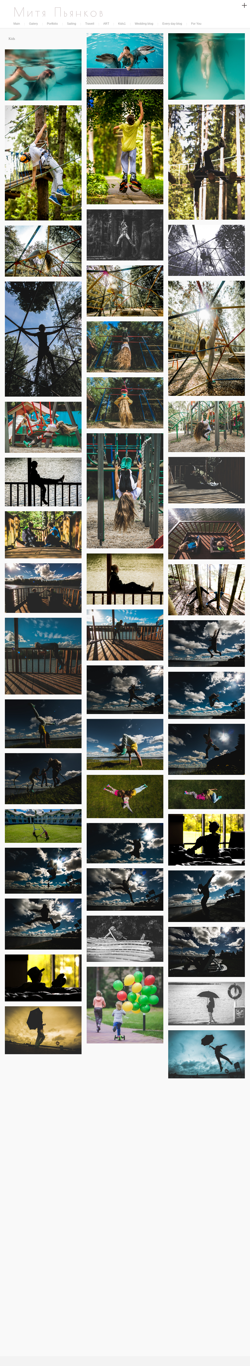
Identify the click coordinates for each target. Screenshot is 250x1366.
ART (106, 23)
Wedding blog (144, 23)
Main (16, 23)
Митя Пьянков (59, 12)
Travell (89, 23)
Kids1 (122, 23)
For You (196, 23)
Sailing (71, 23)
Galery (33, 23)
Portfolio (52, 23)
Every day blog (172, 23)
